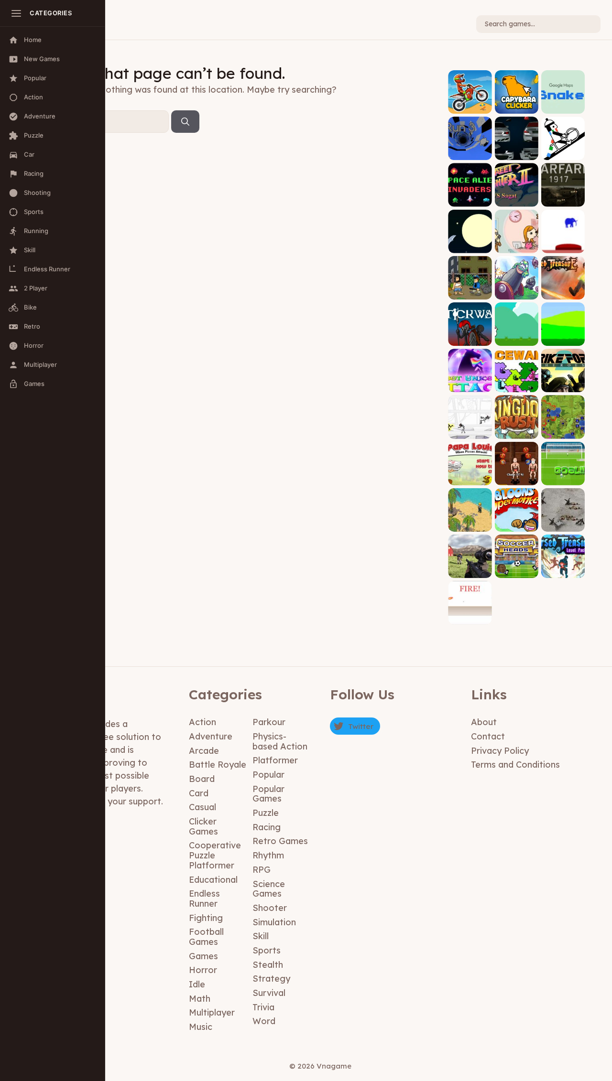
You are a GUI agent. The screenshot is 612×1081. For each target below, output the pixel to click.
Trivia (263, 1007)
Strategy (271, 978)
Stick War (470, 338)
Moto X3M (470, 106)
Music (200, 1026)
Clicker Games (203, 826)
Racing (266, 827)
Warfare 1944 (562, 520)
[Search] (185, 121)
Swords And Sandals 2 (516, 474)
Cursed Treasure (563, 288)
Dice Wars (516, 385)
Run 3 (470, 153)
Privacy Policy (500, 750)
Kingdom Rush (516, 428)
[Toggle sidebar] (16, 13)
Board (202, 778)
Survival (268, 992)
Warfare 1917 (563, 199)
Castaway (470, 524)
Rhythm (268, 855)
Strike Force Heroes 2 (562, 381)
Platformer (275, 760)
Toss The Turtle (516, 288)
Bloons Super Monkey (516, 518)
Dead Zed (470, 570)
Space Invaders (470, 196)
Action (202, 722)
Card (198, 793)
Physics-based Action (279, 741)
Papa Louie (470, 478)
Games (203, 956)
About (484, 722)
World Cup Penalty (562, 474)
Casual (202, 807)
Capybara (516, 106)
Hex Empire (562, 431)
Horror (203, 969)
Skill (260, 936)
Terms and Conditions (515, 764)
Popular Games (268, 793)
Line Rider (563, 153)
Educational (213, 879)
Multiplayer (212, 1012)
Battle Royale (217, 764)
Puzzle (265, 812)
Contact (488, 736)
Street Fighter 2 (516, 196)
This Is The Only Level (563, 242)
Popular (268, 774)
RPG (261, 869)
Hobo (470, 292)
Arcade (204, 750)
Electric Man (470, 431)
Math (199, 998)
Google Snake (562, 103)
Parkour (268, 722)
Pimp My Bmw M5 (516, 149)
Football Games (206, 936)
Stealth (267, 964)
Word (263, 1021)
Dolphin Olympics (470, 242)
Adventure (210, 736)
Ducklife (563, 338)
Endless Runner (204, 898)
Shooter (269, 907)
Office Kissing (516, 242)
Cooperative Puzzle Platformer (215, 855)
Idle (197, 984)
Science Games (268, 888)
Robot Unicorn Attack (470, 378)
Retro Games (280, 840)
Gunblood (470, 617)
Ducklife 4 (516, 338)
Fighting (206, 917)
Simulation (274, 922)
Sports (266, 950)
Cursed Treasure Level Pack (563, 564)
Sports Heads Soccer (516, 564)
